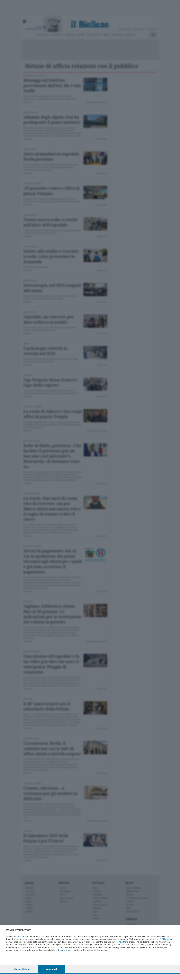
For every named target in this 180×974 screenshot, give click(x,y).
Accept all (51, 969)
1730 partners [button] (23, 936)
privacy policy (67, 950)
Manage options (22, 969)
